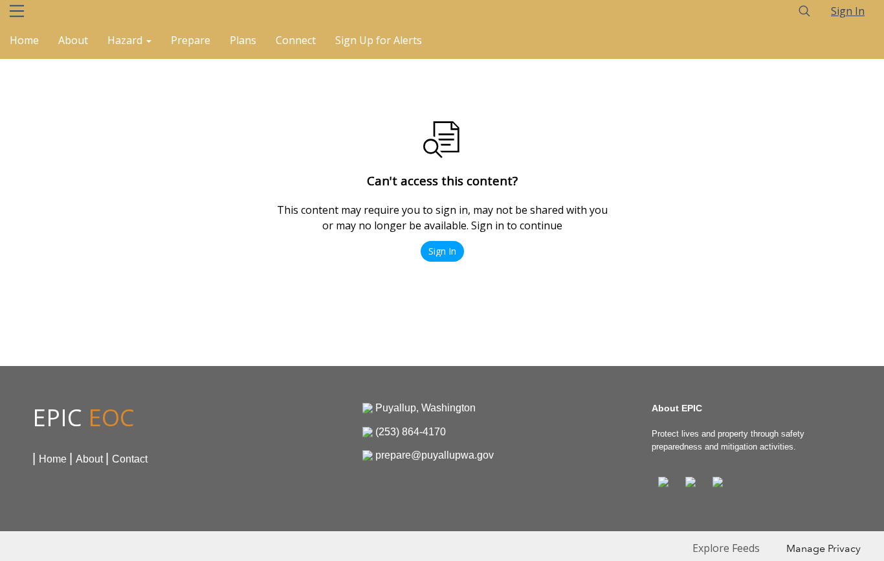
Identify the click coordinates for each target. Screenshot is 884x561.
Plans (243, 40)
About (73, 40)
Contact (130, 458)
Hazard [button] (126, 40)
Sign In (848, 11)
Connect (296, 40)
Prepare (190, 40)
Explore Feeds (726, 548)
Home (24, 40)
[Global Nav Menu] (17, 11)
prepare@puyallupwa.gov (434, 455)
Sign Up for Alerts (378, 40)
